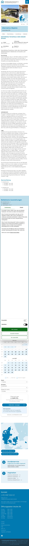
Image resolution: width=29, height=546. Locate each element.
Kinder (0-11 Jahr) (5, 389)
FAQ (2, 526)
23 (26, 351)
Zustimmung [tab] (8, 207)
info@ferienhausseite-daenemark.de (9, 499)
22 (22, 351)
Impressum (3, 530)
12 (22, 365)
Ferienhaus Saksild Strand (14, 480)
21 (19, 351)
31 (5, 356)
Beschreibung (10, 34)
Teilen (24, 24)
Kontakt (2, 523)
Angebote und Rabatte (6, 531)
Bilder (3, 34)
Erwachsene (4, 386)
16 (26, 349)
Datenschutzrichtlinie (5, 525)
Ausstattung (18, 34)
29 (22, 354)
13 (26, 365)
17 (5, 351)
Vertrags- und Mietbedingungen (14, 414)
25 (8, 354)
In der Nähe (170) (6, 30)
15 (8, 367)
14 (5, 367)
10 (15, 365)
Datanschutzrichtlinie (14, 232)
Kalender (25, 34)
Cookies (2, 521)
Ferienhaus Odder (12, 478)
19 (12, 351)
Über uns (3, 528)
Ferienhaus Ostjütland (13, 476)
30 (26, 354)
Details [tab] (21, 207)
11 (19, 365)
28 (19, 354)
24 (5, 354)
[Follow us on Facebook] (2, 536)
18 (8, 351)
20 (15, 351)
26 (12, 354)
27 (15, 354)
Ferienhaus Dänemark (13, 475)
